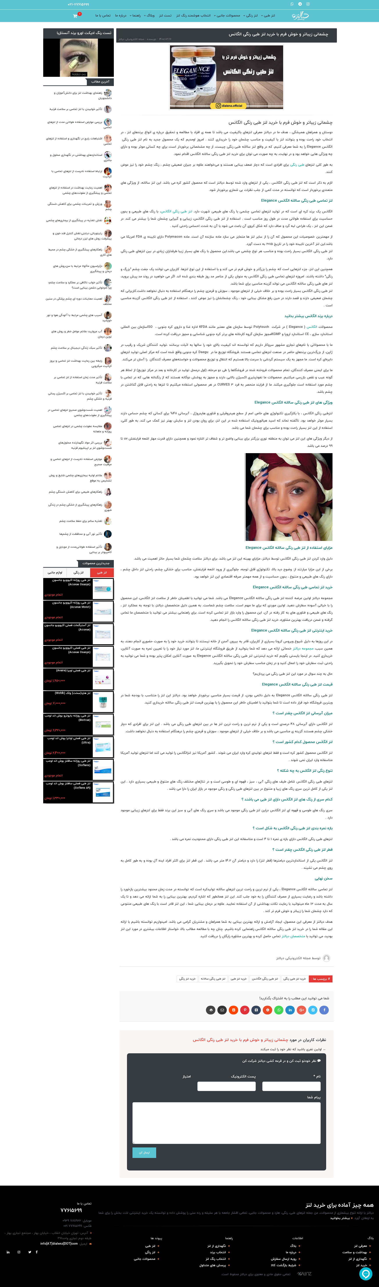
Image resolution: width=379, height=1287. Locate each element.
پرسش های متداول (212, 1265)
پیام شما (314, 1097)
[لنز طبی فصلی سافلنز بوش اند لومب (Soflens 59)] (103, 792)
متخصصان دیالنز (293, 936)
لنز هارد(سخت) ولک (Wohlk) (72, 693)
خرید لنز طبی (239, 979)
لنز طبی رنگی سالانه (213, 979)
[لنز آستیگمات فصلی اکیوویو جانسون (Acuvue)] (103, 634)
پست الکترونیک (243, 1076)
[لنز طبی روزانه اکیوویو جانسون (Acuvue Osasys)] (103, 589)
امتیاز (186, 1076)
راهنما (136, 15)
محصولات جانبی (228, 15)
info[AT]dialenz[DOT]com (59, 1244)
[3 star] (177, 1085)
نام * (317, 1076)
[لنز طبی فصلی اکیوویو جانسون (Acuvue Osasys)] (103, 657)
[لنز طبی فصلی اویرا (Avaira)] (103, 679)
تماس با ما (103, 15)
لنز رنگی (252, 15)
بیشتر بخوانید (340, 1218)
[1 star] (166, 1085)
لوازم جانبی (55, 573)
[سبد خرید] (75, 16)
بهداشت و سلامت (354, 1252)
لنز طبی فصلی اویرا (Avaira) (73, 671)
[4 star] (183, 1085)
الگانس (312, 327)
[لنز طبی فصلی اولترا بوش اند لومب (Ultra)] (103, 747)
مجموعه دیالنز (303, 648)
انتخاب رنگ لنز (216, 1259)
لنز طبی (269, 15)
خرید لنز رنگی (187, 979)
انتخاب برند (218, 1252)
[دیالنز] (304, 1274)
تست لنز (165, 15)
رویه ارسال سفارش (283, 1259)
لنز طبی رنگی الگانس (176, 211)
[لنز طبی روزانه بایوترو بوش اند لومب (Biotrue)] (103, 725)
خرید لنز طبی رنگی (294, 979)
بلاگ (293, 1246)
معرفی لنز (360, 1246)
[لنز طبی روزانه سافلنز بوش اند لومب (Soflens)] (103, 770)
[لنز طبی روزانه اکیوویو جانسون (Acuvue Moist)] (103, 612)
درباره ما (120, 15)
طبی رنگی (297, 165)
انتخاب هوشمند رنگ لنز (193, 15)
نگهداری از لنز (358, 1259)
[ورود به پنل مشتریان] (69, 16)
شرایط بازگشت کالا (283, 1265)
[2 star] (172, 1085)
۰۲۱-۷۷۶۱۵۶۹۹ (78, 4)
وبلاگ (150, 15)
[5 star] (188, 1085)
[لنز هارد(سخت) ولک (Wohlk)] (103, 702)
